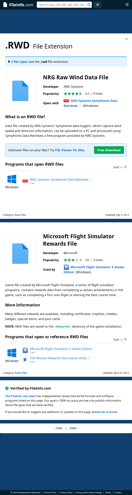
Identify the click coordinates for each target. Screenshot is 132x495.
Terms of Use (50, 492)
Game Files (21, 372)
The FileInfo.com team (20, 396)
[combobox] (64, 5)
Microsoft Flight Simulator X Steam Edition (61, 349)
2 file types (19, 62)
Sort (116, 167)
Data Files (20, 214)
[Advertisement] (66, 21)
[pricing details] (125, 167)
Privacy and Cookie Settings (89, 492)
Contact (118, 492)
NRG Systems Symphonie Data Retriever (59, 179)
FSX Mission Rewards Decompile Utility (58, 358)
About (108, 492)
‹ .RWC (58, 428)
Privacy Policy (66, 492)
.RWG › (73, 428)
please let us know (104, 412)
